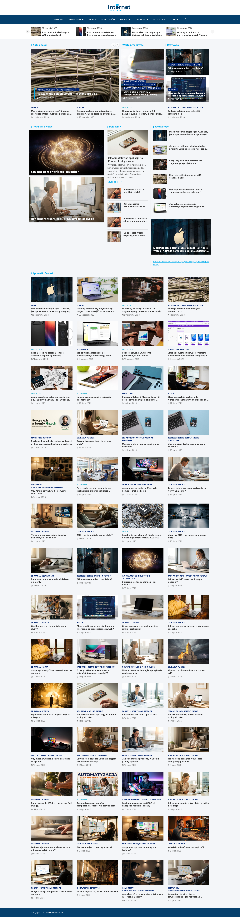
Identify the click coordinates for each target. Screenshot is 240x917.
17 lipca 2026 (176, 99)
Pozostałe (159, 19)
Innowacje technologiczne (136, 576)
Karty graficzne (176, 576)
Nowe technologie (131, 667)
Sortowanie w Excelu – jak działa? (139, 714)
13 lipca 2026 (176, 721)
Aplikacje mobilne (86, 711)
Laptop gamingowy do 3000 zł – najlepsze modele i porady (139, 804)
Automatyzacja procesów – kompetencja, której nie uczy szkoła (96, 804)
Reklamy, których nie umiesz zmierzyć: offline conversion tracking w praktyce (51, 442)
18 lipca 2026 (176, 585)
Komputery (75, 19)
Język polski (48, 576)
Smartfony (127, 394)
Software (102, 755)
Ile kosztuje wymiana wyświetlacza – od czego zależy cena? (50, 848)
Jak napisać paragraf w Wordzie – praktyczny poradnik (186, 760)
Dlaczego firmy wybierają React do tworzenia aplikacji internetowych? (186, 94)
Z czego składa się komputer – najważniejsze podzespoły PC (93, 671)
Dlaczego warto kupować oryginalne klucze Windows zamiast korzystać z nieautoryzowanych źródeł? (187, 355)
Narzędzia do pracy (86, 755)
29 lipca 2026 (85, 403)
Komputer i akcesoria (134, 81)
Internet (58, 19)
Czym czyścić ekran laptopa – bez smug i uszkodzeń (140, 627)
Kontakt (175, 19)
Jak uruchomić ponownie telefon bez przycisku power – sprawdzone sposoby (135, 208)
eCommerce (82, 349)
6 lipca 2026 (130, 900)
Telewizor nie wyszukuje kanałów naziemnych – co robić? (49, 536)
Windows (184, 349)
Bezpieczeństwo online (179, 65)
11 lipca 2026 (175, 765)
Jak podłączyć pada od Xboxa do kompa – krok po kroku (139, 489)
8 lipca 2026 (130, 853)
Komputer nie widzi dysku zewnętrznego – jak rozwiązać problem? (184, 897)
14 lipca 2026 (85, 721)
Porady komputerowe (135, 88)
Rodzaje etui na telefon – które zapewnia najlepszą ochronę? (56, 35)
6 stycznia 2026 (133, 98)
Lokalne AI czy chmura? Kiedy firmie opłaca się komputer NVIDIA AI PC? (141, 536)
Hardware (82, 667)
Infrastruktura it (66, 90)
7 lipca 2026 (39, 898)
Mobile (92, 19)
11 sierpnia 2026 (40, 359)
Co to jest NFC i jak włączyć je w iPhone (134, 234)
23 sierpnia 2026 (86, 117)
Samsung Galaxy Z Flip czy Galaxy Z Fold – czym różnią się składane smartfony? (141, 400)
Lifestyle (141, 19)
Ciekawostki (83, 888)
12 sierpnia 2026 (46, 97)
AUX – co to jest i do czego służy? (95, 535)
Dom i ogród (108, 19)
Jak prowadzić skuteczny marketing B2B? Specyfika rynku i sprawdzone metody (50, 400)
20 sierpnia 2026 (132, 117)
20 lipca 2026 (176, 541)
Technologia (154, 88)
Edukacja (125, 19)
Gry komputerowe (131, 800)
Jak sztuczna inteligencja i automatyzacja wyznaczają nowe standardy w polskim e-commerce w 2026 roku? (188, 208)
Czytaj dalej (113, 182)
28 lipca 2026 (130, 403)
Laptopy (35, 755)
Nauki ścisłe (93, 844)
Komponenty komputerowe (102, 667)
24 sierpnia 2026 (41, 117)
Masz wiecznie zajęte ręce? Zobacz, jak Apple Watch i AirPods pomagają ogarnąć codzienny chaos (102, 36)
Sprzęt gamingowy (151, 800)
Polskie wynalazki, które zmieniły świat (97, 891)
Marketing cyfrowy (41, 438)
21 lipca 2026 (39, 541)
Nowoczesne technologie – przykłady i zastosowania (62, 218)
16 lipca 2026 (85, 676)
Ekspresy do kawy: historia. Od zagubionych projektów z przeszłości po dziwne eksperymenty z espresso (192, 36)
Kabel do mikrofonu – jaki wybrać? (186, 847)
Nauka (181, 485)
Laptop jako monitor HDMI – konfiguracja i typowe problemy (140, 93)
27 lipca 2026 (176, 403)
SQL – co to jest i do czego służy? (94, 847)
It (78, 90)
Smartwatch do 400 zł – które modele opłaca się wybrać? (135, 221)
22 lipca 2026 (85, 494)
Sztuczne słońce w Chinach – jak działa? (55, 171)
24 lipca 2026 (85, 447)
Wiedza (90, 438)
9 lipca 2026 (39, 853)
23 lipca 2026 (176, 450)
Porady (151, 85)
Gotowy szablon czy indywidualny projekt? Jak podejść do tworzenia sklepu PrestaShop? (147, 36)
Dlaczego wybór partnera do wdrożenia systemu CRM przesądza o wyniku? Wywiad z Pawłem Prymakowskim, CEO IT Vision (188, 401)
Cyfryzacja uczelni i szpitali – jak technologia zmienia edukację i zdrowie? (94, 491)
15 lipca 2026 (176, 676)
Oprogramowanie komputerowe (47, 487)
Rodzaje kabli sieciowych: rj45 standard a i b (67, 93)
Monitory (127, 844)
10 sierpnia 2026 (131, 359)
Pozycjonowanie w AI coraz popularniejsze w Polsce (136, 354)
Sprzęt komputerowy (196, 576)
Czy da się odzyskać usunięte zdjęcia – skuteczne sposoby (97, 760)
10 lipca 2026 (85, 809)
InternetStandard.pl (57, 912)
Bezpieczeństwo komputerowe (137, 438)
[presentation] (28, 32)
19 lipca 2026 (176, 71)
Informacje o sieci (46, 90)
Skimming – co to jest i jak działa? (185, 68)
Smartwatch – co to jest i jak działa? (133, 191)
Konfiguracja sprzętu (135, 85)
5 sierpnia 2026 (177, 359)
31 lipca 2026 (39, 403)
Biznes (171, 394)
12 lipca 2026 (85, 765)
